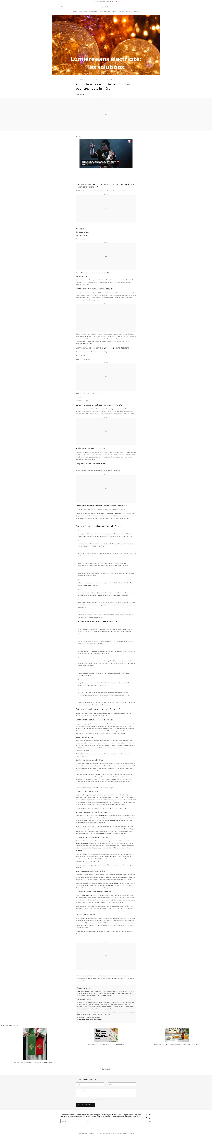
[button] (62, 7)
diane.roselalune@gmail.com (94, 1019)
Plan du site (131, 1133)
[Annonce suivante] (151, 1)
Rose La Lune (84, 1133)
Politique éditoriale (100, 1133)
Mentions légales (110, 1133)
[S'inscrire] (88, 1121)
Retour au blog (107, 1069)
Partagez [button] (80, 137)
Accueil (77, 79)
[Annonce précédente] (61, 1)
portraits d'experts (134, 1117)
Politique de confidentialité (121, 1133)
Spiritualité (82, 79)
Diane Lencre (91, 1133)
